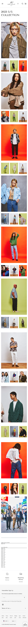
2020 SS (3, 563)
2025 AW (3, 549)
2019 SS (3, 565)
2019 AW (3, 564)
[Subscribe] (24, 597)
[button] (2, 3)
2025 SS (3, 551)
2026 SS (3, 548)
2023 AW (3, 554)
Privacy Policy (19, 601)
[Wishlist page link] (18, 3)
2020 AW (3, 562)
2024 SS (3, 553)
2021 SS (3, 561)
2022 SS (3, 558)
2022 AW (3, 557)
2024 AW (3, 552)
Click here (7, 580)
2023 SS (3, 543)
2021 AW (3, 559)
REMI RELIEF (7, 624)
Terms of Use (14, 601)
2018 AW (3, 567)
